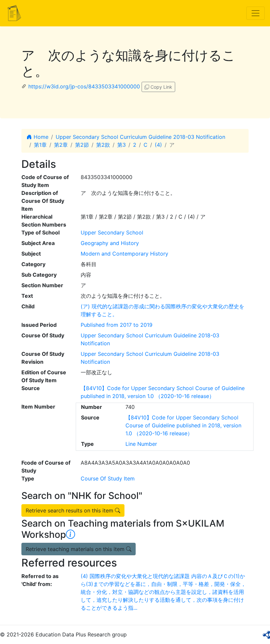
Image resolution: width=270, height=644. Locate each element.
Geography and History (110, 243)
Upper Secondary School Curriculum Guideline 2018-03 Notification (140, 137)
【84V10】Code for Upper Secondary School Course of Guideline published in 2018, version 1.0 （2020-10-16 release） (183, 425)
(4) (158, 144)
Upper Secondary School (112, 232)
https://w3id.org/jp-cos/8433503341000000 (84, 86)
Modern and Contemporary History (124, 253)
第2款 (103, 144)
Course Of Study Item (108, 478)
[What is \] (70, 534)
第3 (121, 144)
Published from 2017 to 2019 (116, 325)
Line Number (141, 444)
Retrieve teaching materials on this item (76, 549)
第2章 (61, 144)
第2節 (82, 144)
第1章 (40, 144)
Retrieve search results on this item (70, 510)
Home (40, 137)
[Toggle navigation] (255, 13)
